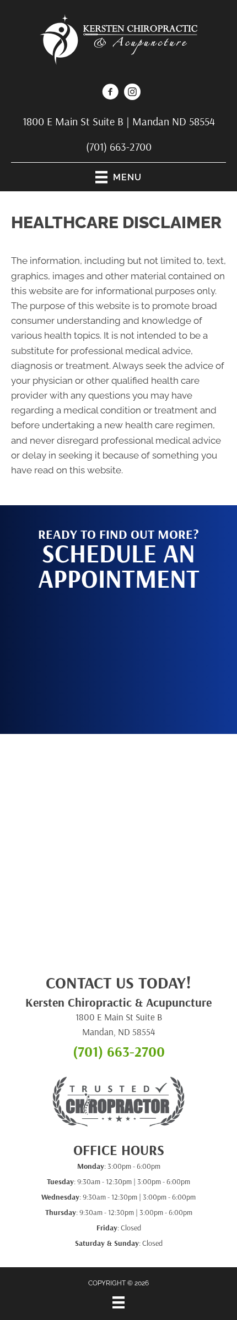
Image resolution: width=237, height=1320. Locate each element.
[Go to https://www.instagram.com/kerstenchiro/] (132, 93)
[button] (118, 657)
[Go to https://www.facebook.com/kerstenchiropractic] (110, 93)
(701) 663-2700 (119, 146)
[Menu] (118, 1302)
